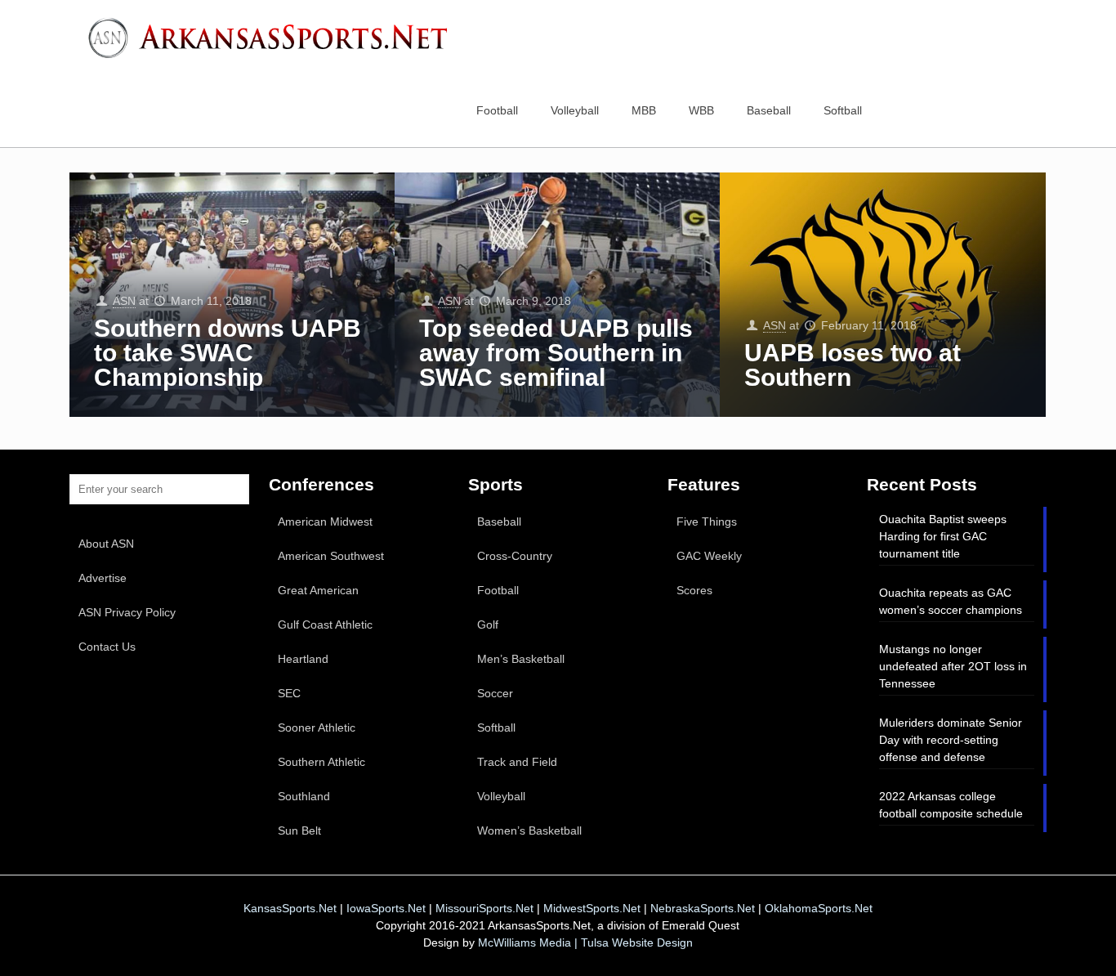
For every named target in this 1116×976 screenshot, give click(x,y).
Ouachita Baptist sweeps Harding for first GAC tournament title (943, 536)
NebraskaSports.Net (702, 908)
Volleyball (501, 796)
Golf (487, 624)
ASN (124, 300)
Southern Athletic (321, 761)
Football (498, 590)
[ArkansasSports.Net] (274, 37)
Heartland (303, 658)
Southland (304, 796)
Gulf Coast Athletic (325, 624)
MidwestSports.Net (592, 908)
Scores (694, 590)
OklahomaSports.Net (819, 908)
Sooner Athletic (316, 727)
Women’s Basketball (529, 830)
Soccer (495, 693)
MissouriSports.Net (484, 908)
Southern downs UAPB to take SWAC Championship (227, 353)
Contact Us (107, 646)
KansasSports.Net (290, 908)
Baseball (499, 521)
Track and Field (517, 761)
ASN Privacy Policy (127, 612)
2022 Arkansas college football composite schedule (951, 805)
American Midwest (325, 521)
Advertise (102, 577)
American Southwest (331, 555)
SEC (289, 693)
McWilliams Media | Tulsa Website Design (585, 942)
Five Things (706, 521)
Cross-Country (514, 555)
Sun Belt (299, 830)
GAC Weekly (709, 555)
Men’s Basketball (521, 658)
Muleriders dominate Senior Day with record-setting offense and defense (950, 739)
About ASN (106, 543)
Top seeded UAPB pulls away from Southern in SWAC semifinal (556, 353)
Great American (318, 590)
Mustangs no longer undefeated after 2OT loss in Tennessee (953, 666)
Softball (496, 727)
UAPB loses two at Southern (852, 365)
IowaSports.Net (386, 908)
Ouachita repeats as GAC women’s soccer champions (950, 601)
